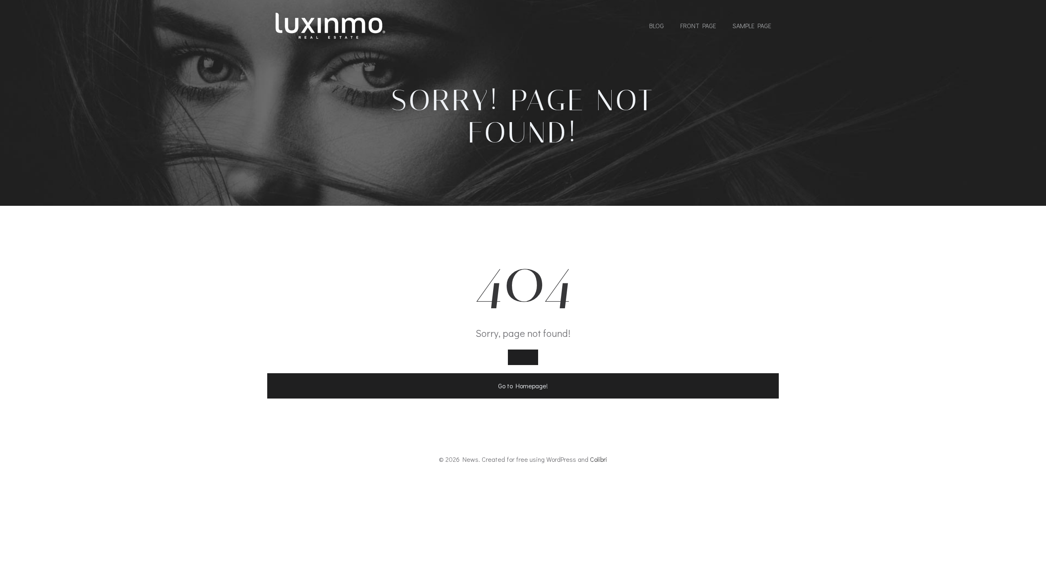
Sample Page (752, 25)
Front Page (698, 25)
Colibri (598, 459)
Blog (656, 25)
